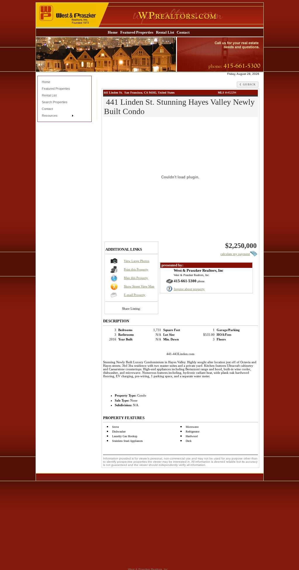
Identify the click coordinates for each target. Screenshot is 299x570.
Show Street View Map (139, 286)
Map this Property (136, 278)
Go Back (248, 84)
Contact (183, 32)
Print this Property (136, 269)
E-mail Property (134, 295)
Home (113, 32)
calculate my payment (235, 254)
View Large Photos (136, 261)
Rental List (165, 32)
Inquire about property (189, 289)
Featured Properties (136, 32)
